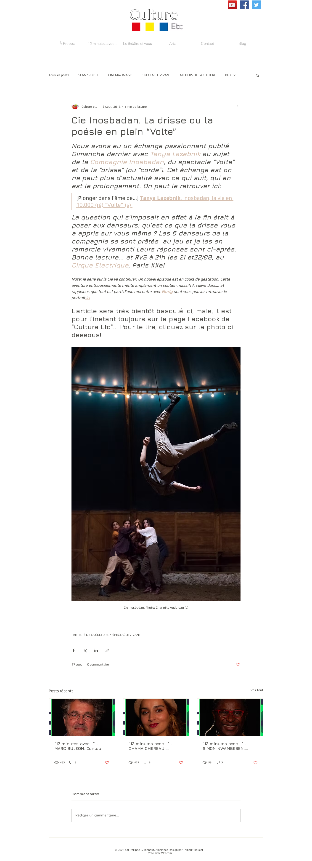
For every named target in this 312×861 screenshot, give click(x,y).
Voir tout (257, 690)
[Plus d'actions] (238, 106)
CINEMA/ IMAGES (120, 75)
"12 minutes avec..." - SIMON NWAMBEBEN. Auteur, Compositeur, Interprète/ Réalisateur (227, 746)
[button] (257, 75)
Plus (228, 75)
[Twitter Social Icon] (256, 4)
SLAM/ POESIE (88, 75)
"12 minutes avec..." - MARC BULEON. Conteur (78, 746)
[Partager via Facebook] (73, 650)
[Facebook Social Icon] (244, 4)
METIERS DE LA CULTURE (198, 75)
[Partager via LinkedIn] (96, 650)
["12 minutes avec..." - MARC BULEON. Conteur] (82, 717)
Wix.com (166, 853)
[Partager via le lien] (107, 650)
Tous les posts (59, 75)
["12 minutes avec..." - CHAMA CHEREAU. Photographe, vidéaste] (156, 717)
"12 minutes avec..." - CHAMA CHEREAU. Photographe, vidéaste (152, 746)
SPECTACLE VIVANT (157, 75)
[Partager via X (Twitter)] (85, 650)
